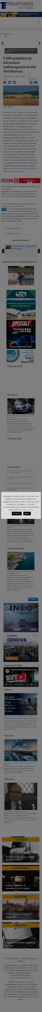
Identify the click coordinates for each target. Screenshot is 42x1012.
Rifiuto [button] (27, 513)
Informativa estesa (25, 510)
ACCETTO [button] (16, 513)
